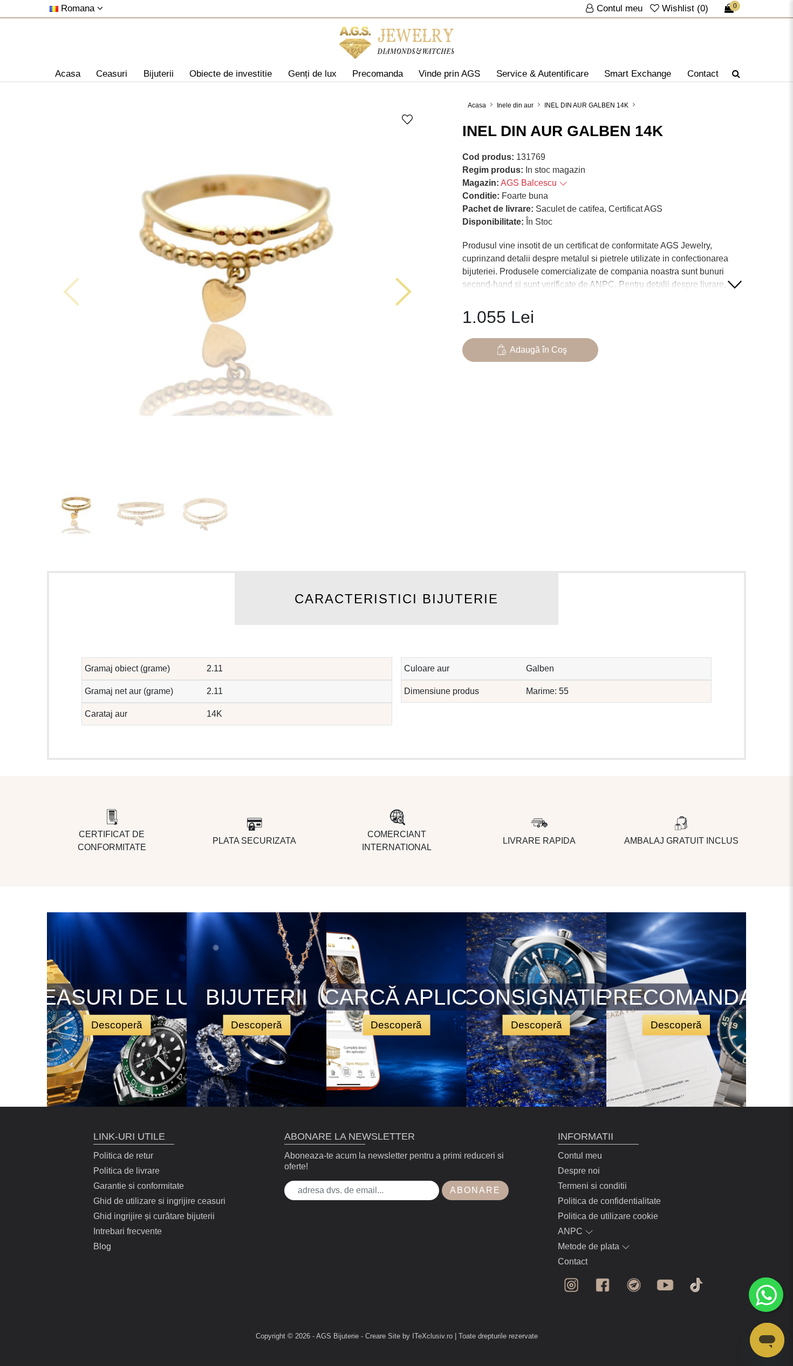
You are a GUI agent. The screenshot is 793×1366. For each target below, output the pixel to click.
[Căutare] (736, 74)
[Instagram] (571, 1284)
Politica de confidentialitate (609, 1201)
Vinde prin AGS (449, 74)
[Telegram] (633, 1284)
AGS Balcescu (530, 182)
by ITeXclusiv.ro (427, 1336)
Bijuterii (158, 74)
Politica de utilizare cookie (608, 1216)
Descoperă (116, 1025)
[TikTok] (696, 1284)
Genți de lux (312, 74)
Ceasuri (111, 74)
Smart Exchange (637, 74)
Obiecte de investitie (230, 74)
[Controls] (71, 291)
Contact (703, 74)
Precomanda (377, 74)
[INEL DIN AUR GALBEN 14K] (396, 42)
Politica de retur (123, 1155)
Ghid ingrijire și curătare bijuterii (154, 1216)
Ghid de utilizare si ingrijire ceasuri (159, 1201)
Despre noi (579, 1170)
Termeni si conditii (592, 1185)
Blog (102, 1246)
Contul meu (580, 1155)
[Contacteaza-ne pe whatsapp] (766, 1294)
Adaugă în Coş (538, 349)
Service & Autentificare (542, 74)
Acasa (67, 74)
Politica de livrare (126, 1170)
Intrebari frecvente (127, 1231)
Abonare (475, 1190)
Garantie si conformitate (138, 1185)
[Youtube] (665, 1284)
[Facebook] (602, 1284)
